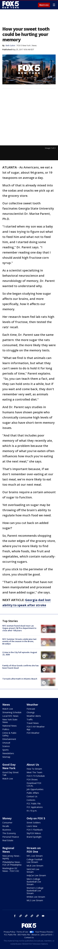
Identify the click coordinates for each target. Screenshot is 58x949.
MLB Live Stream (35, 865)
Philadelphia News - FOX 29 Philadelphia (11, 863)
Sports (5, 749)
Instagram (20, 916)
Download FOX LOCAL (34, 784)
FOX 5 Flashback (35, 829)
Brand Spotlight (34, 836)
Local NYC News (10, 715)
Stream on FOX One (34, 849)
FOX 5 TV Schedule (36, 775)
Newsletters (8, 753)
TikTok (26, 916)
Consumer (7, 822)
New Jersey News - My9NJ (11, 857)
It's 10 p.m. (32, 810)
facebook (14, 916)
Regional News (8, 849)
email (43, 916)
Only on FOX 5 (36, 818)
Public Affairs (33, 792)
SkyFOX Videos (34, 833)
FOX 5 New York (23, 45)
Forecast (31, 708)
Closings (31, 712)
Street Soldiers (34, 822)
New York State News (9, 721)
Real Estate (7, 840)
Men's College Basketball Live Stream (34, 882)
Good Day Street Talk (10, 773)
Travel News (33, 723)
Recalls (5, 826)
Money (6, 818)
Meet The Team (34, 772)
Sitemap (6, 756)
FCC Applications (35, 807)
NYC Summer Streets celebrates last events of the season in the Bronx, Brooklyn (19, 641)
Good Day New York (8, 766)
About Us (33, 764)
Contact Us (32, 796)
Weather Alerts (34, 715)
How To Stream (34, 768)
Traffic (30, 719)
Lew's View (32, 826)
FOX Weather (33, 732)
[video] (48, 629)
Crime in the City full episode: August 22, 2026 (19, 653)
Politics (5, 729)
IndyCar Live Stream (36, 875)
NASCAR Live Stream (33, 870)
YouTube (31, 916)
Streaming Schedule (11, 712)
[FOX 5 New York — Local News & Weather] (11, 4)
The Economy (9, 833)
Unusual (6, 742)
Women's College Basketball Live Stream (35, 890)
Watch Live (44, 5)
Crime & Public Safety (9, 734)
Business (6, 829)
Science (6, 746)
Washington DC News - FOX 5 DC (10, 869)
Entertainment (9, 739)
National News (9, 725)
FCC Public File (34, 803)
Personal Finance (10, 836)
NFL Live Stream (35, 855)
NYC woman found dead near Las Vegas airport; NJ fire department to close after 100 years (19, 628)
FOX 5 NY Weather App (36, 728)
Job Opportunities (35, 789)
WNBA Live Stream (36, 896)
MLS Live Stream (35, 900)
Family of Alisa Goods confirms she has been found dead (20, 666)
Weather (32, 704)
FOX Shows (32, 779)
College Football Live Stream (34, 860)
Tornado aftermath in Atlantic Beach (19, 678)
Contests (31, 800)
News (34, 45)
